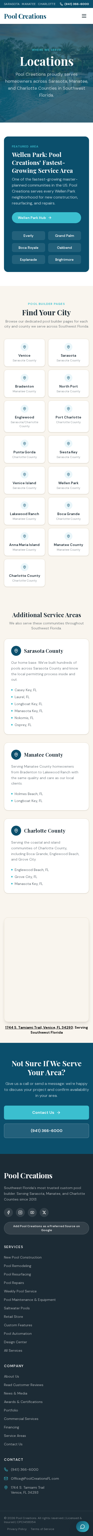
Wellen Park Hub (32, 217)
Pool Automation (18, 1333)
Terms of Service (42, 1529)
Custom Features (18, 1325)
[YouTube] (32, 1212)
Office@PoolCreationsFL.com (35, 1478)
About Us (11, 1376)
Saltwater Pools (17, 1308)
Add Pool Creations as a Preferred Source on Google (46, 1228)
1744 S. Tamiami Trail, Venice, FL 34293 (39, 1027)
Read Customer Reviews (23, 1385)
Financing (11, 1427)
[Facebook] (8, 1212)
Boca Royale (28, 247)
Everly (28, 235)
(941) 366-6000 (76, 4)
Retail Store (13, 1316)
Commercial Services (21, 1418)
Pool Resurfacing (17, 1274)
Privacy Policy (17, 1529)
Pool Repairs (14, 1282)
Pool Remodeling (17, 1266)
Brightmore (64, 259)
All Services (13, 1350)
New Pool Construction (23, 1257)
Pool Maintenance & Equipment (30, 1299)
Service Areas (15, 1435)
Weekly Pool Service (20, 1291)
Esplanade (28, 259)
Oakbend (64, 247)
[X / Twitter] (44, 1212)
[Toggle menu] (84, 16)
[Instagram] (20, 1212)
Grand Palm (64, 235)
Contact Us (43, 1112)
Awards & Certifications (23, 1402)
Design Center (15, 1342)
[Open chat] (82, 1526)
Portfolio (11, 1410)
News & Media (15, 1393)
